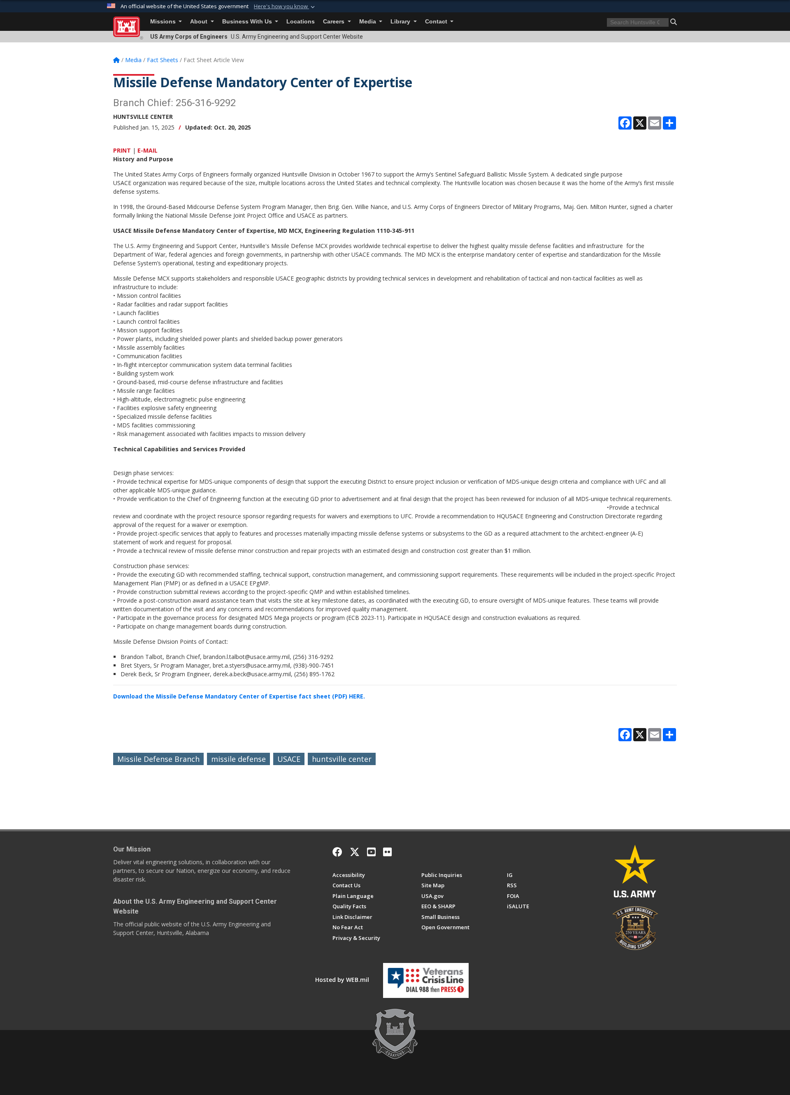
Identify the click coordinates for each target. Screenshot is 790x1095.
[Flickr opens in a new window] (387, 851)
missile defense (238, 759)
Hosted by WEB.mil (342, 980)
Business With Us (248, 22)
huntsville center (342, 759)
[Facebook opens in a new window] (337, 851)
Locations (300, 22)
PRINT (122, 150)
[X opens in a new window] (355, 851)
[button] (285, 6)
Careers (334, 22)
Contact (437, 22)
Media (368, 22)
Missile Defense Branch (158, 759)
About (199, 22)
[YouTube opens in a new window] (371, 851)
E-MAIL (147, 150)
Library (401, 22)
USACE (288, 759)
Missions (163, 22)
